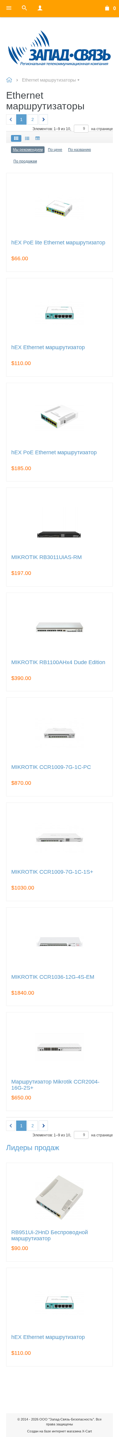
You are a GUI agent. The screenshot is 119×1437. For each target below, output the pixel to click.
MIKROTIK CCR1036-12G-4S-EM (52, 977)
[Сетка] (16, 138)
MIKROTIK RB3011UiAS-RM (46, 557)
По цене (55, 150)
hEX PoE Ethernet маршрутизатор (54, 452)
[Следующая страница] (43, 119)
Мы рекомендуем (28, 150)
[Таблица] (37, 138)
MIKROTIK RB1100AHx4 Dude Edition (58, 662)
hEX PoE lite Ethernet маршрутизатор (58, 243)
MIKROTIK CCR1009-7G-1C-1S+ (52, 872)
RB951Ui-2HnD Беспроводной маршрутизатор (49, 1235)
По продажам (25, 161)
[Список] (27, 138)
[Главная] (59, 47)
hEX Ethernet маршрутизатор (48, 347)
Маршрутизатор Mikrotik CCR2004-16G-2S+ (55, 1085)
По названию (79, 150)
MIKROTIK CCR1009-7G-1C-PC (51, 767)
